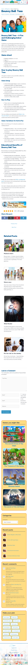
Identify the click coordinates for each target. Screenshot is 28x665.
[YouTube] (12, 655)
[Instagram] (16, 655)
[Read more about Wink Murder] (14, 308)
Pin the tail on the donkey (12, 353)
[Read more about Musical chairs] (14, 245)
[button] (21, 2)
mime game (6, 624)
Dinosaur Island (14, 486)
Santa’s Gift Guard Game (12, 540)
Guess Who (13, 601)
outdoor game (7, 630)
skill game (6, 634)
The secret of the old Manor (14, 507)
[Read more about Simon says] (14, 273)
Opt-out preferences (14, 652)
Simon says (7, 282)
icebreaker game (7, 620)
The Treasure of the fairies (14, 466)
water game (15, 637)
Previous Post (14, 223)
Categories (5, 519)
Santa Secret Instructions (13, 550)
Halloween (14, 617)
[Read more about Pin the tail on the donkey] (14, 344)
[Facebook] (6, 655)
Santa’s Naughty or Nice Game (14, 534)
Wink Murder (8, 324)
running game (16, 630)
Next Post (14, 227)
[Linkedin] (19, 655)
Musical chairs (8, 253)
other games (15, 627)
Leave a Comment (5, 14)
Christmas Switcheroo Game (13, 555)
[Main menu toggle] (25, 2)
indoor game (17, 620)
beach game (6, 617)
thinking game (14, 634)
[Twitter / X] (9, 655)
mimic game (14, 624)
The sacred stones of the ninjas (14, 445)
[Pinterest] (22, 655)
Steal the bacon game (14, 592)
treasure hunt (7, 637)
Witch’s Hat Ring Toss (16, 584)
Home (14, 645)
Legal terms (14, 647)
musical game (7, 627)
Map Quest (11, 576)
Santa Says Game (11, 545)
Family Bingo (13, 568)
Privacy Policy (14, 650)
